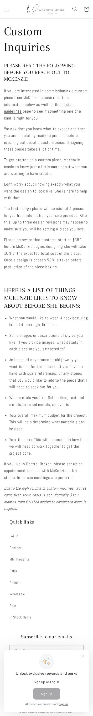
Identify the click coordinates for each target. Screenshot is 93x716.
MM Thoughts (20, 559)
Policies (15, 582)
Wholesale (17, 594)
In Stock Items (20, 617)
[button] (6, 9)
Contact (16, 547)
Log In (14, 536)
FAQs (13, 571)
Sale (13, 605)
